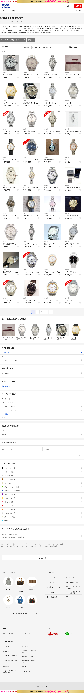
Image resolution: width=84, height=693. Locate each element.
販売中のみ (27, 47)
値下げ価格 (5, 373)
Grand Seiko (6, 386)
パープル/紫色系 (9, 494)
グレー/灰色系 (8, 475)
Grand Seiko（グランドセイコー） (12, 40)
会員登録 (78, 6)
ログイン (69, 6)
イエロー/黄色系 (9, 498)
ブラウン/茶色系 (9, 479)
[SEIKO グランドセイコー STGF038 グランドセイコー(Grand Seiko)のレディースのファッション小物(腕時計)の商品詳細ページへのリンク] (31, 204)
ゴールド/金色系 (9, 517)
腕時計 (30, 40)
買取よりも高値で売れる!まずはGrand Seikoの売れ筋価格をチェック (16, 536)
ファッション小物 (9, 406)
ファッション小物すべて (13, 410)
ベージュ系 (7, 483)
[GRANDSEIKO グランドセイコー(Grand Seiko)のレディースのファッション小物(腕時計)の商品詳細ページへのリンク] (52, 147)
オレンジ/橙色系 (9, 509)
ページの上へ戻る (42, 558)
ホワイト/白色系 (9, 472)
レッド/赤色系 (8, 506)
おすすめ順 (35, 47)
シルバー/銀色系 (9, 513)
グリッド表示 (48, 47)
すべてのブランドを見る (19, 614)
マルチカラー (8, 521)
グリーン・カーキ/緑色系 (12, 487)
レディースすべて (9, 403)
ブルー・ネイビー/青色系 (12, 491)
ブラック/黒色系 (9, 468)
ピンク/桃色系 (8, 502)
